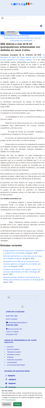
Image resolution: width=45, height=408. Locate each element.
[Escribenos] (14, 4)
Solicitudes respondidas (14, 360)
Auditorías (10, 357)
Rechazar (6, 404)
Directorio (10, 347)
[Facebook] (17, 4)
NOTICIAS (11, 31)
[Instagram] (22, 4)
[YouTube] (25, 4)
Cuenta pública (12, 362)
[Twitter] (19, 4)
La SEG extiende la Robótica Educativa (15, 36)
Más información (10, 400)
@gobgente (11, 375)
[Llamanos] (12, 4)
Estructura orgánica (13, 349)
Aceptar (17, 404)
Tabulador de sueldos (14, 352)
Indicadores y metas (13, 354)
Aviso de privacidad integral (16, 365)
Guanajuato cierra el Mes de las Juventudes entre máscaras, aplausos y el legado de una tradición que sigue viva (22, 264)
